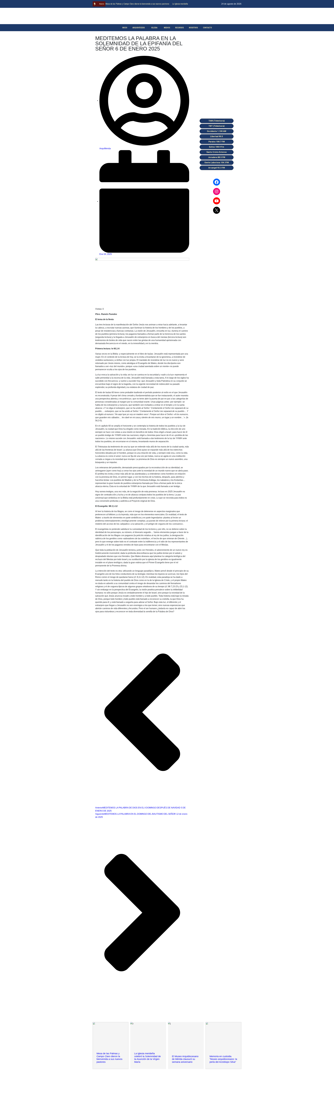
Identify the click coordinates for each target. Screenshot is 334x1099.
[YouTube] (216, 200)
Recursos (179, 28)
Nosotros (193, 28)
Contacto (207, 28)
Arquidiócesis (138, 28)
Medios (167, 28)
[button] (217, 121)
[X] (216, 210)
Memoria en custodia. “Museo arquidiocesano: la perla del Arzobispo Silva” (223, 1059)
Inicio (124, 28)
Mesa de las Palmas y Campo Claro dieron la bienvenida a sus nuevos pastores (137, 4)
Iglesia (154, 28)
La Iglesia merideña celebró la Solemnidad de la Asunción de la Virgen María (147, 1057)
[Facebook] (216, 182)
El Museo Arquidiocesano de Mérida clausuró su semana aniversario (185, 1059)
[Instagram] (216, 191)
